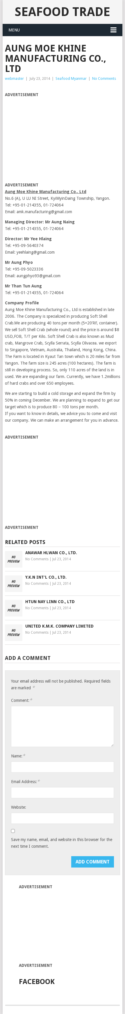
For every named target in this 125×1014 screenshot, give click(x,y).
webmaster (14, 78)
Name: (18, 756)
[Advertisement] (54, 139)
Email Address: (25, 781)
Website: (18, 807)
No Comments (104, 78)
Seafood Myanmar (71, 78)
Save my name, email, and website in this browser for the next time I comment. (61, 843)
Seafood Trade (62, 12)
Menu (14, 30)
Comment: (21, 700)
